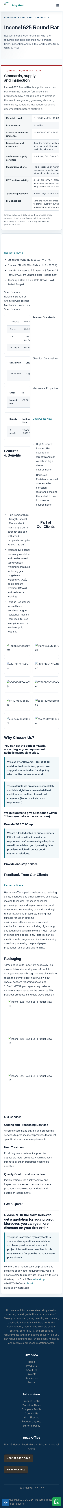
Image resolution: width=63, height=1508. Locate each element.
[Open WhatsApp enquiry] (56, 1501)
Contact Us (31, 1413)
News (31, 1382)
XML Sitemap (31, 1417)
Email (29, 1283)
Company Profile (31, 1409)
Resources (31, 1378)
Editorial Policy (31, 1425)
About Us (31, 1369)
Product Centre (31, 1401)
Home (31, 1361)
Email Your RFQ (16, 1469)
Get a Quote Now (42, 418)
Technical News (31, 1405)
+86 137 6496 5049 (18, 1458)
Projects (31, 1374)
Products (31, 1365)
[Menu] (57, 5)
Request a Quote (13, 252)
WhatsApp (39, 1279)
